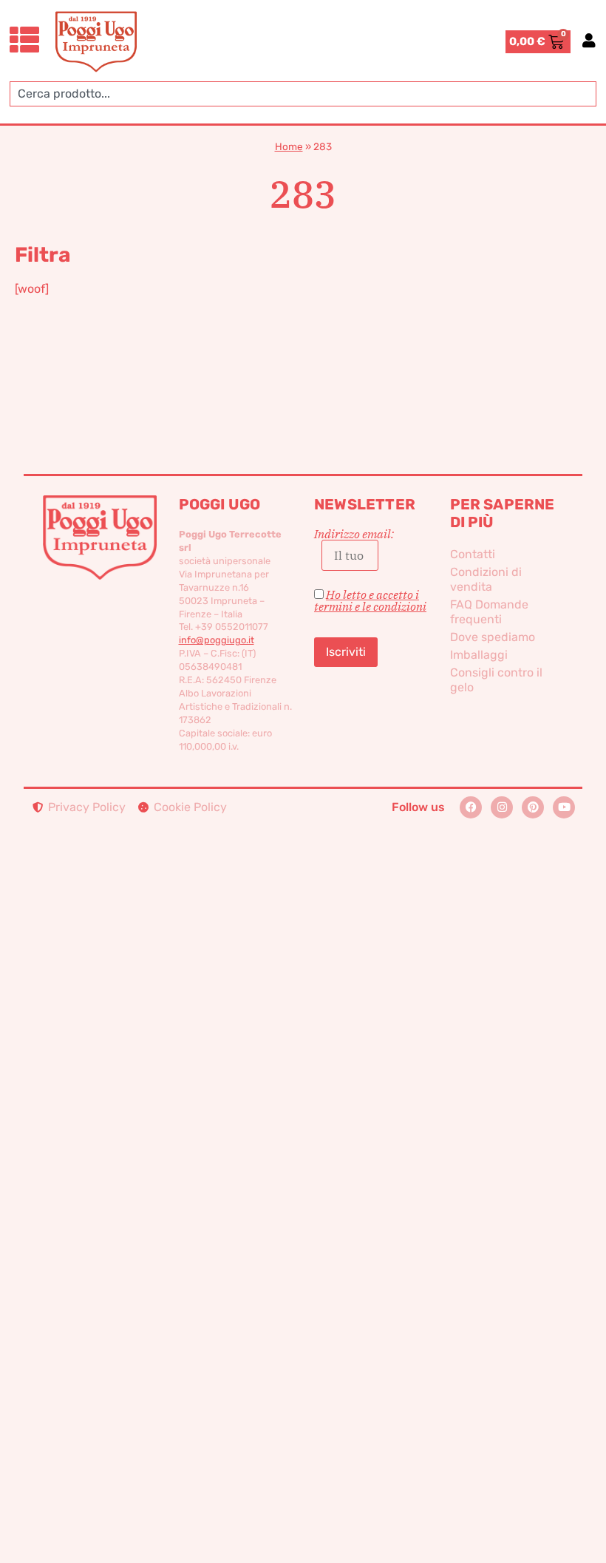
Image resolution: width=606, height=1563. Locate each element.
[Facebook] (471, 807)
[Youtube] (564, 807)
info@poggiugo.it (216, 639)
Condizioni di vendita (486, 579)
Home (289, 146)
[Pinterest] (533, 807)
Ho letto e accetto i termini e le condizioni (370, 600)
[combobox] (303, 93)
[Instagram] (502, 807)
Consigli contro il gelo (496, 679)
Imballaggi (479, 655)
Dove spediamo (492, 637)
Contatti (472, 554)
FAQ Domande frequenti (489, 611)
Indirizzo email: (354, 534)
